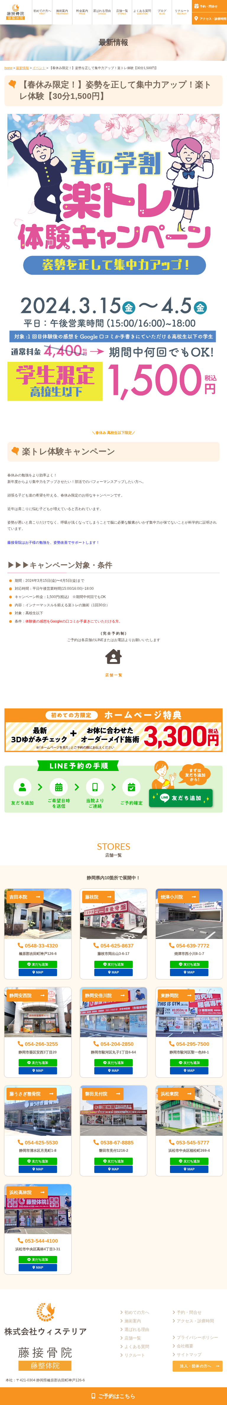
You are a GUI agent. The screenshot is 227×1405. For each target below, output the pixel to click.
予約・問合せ (209, 6)
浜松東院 (170, 1093)
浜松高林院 (20, 1192)
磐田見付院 (96, 1093)
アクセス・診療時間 (213, 18)
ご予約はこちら (116, 1396)
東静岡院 (170, 995)
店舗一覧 (122, 12)
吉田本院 (18, 896)
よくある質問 (142, 12)
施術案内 (62, 12)
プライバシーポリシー (197, 1337)
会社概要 (185, 1346)
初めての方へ (42, 12)
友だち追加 (40, 964)
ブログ (162, 12)
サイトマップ (189, 1354)
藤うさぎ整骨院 (24, 1093)
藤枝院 (91, 896)
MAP (39, 972)
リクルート (182, 12)
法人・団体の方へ (195, 1366)
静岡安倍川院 (98, 995)
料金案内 (82, 12)
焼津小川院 (172, 896)
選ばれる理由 (102, 12)
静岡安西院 (20, 995)
